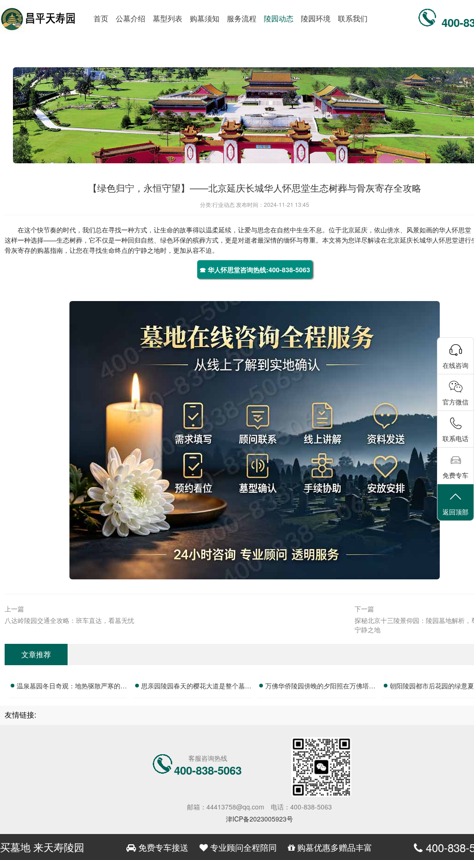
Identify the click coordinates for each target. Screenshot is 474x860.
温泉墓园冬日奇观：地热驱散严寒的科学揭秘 (72, 687)
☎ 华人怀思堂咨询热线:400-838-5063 (255, 269)
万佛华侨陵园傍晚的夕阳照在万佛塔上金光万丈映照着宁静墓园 (320, 687)
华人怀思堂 (455, 229)
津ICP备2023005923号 (259, 818)
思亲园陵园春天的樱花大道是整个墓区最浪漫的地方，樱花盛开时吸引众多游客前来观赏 (196, 687)
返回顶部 (455, 511)
